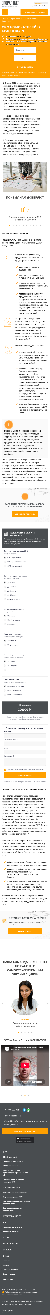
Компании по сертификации (15, 1192)
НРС (5, 1222)
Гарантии (7, 1260)
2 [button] (13, 225)
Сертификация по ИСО (13, 1197)
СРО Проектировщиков (13, 1161)
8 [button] (33, 225)
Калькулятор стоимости (34, 12)
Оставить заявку (25, 66)
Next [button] (45, 211)
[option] (25, 211)
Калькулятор (10, 1243)
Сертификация (11, 1187)
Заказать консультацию (25, 1131)
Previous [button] (4, 211)
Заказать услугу (25, 931)
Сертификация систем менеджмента (12, 1209)
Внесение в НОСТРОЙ (12, 1227)
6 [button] (26, 225)
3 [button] (16, 225)
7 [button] (30, 225)
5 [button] (23, 225)
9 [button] (36, 225)
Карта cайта (7, 1304)
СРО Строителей (10, 1157)
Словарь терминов (11, 1269)
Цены (6, 1237)
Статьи (6, 1265)
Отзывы (7, 1249)
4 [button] (19, 225)
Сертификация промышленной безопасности (16, 1202)
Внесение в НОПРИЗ (11, 1231)
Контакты (8, 1279)
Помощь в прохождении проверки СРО (13, 1180)
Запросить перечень (25, 513)
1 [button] (9, 225)
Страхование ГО (12, 1216)
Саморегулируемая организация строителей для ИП (15, 1172)
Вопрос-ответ (9, 1274)
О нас (6, 1255)
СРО (5, 1152)
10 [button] (40, 225)
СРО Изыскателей (10, 1165)
